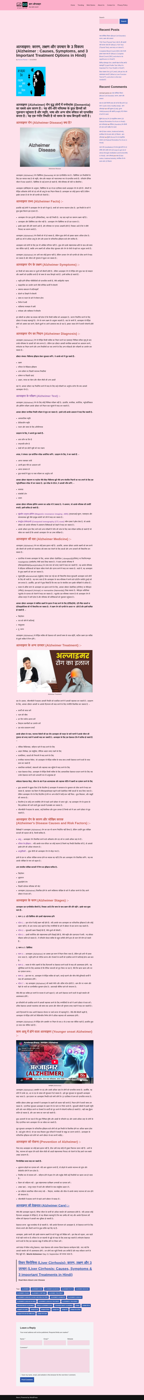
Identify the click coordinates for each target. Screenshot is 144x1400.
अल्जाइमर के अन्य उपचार (22, 1309)
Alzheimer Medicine (82, 1289)
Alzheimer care (37, 1289)
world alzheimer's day (44, 1305)
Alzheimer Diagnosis (52, 1289)
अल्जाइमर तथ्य (56, 1309)
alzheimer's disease (75, 1297)
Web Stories (91, 5)
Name (22, 1339)
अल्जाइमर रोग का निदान (75, 1309)
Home (73, 5)
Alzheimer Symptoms (39, 1293)
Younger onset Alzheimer (63, 1305)
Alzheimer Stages (23, 1293)
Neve (18, 1397)
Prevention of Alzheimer (25, 1305)
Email (46, 1339)
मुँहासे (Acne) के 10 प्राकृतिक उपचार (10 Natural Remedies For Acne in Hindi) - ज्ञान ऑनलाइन (112, 121)
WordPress (34, 1397)
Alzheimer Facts (67, 1289)
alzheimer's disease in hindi (26, 1301)
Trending (81, 5)
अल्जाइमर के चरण (34, 1309)
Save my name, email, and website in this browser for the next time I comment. (49, 1375)
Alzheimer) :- (42, 1205)
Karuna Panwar (23, 59)
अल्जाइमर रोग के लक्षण (42, 1313)
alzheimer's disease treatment (48, 1301)
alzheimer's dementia (58, 1297)
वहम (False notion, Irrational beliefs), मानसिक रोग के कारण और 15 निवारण (112, 158)
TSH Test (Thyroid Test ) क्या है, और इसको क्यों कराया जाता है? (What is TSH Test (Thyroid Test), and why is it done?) (112, 44)
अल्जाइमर (77, 1305)
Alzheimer (25, 1289)
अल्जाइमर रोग (64, 1309)
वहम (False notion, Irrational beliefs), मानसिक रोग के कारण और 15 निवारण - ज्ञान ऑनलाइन (111, 134)
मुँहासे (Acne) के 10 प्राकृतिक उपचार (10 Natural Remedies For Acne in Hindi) (113, 140)
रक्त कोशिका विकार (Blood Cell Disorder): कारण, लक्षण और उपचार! (111, 95)
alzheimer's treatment (70, 1301)
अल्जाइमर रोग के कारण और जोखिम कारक (26, 1313)
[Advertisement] (54, 30)
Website (70, 1339)
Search (101, 17)
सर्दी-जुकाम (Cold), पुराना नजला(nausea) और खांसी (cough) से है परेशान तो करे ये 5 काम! (113, 111)
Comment (24, 1347)
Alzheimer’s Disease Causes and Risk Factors (32, 1297)
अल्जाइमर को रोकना (45, 1309)
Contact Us (111, 5)
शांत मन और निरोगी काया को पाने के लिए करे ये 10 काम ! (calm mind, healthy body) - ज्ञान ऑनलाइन (113, 105)
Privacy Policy (122, 5)
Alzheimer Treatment (56, 1293)
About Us (101, 5)
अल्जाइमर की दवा (86, 1305)
